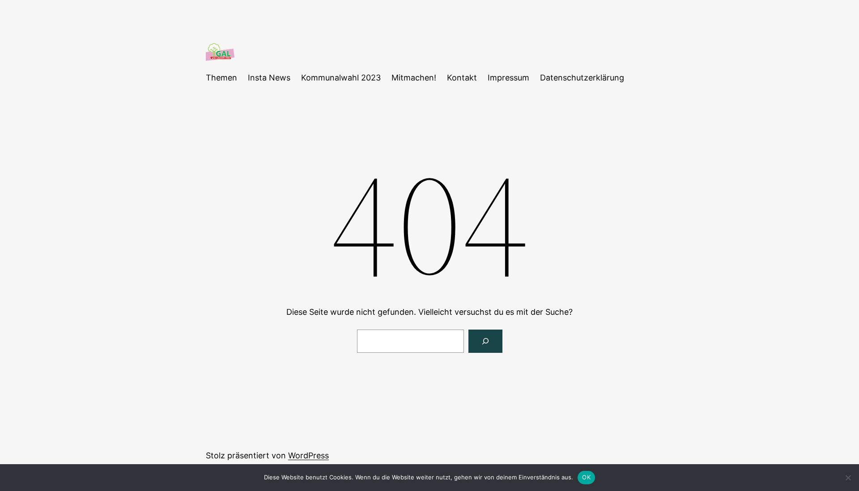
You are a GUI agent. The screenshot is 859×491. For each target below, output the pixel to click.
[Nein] (847, 477)
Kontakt (462, 77)
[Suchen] (485, 341)
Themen (221, 77)
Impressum (508, 77)
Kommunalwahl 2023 (341, 77)
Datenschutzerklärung (582, 77)
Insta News (269, 77)
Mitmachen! (413, 77)
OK (586, 477)
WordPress (308, 455)
